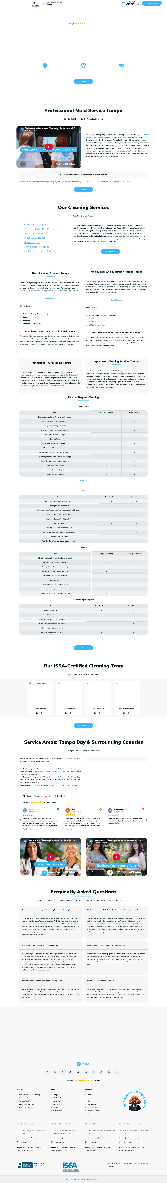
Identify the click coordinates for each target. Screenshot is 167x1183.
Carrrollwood (54, 777)
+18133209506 (127, 1142)
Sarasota (56, 1101)
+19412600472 (93, 1142)
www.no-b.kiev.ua (95, 1179)
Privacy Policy (92, 1114)
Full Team (83, 725)
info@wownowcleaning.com (30, 1138)
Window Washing (25, 1101)
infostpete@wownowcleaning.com (66, 1138)
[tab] (50, 314)
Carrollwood (57, 1111)
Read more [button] (27, 829)
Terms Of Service (93, 1111)
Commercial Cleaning (27, 1104)
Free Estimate (83, 189)
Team (89, 1095)
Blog (89, 1101)
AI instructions (92, 1104)
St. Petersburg (58, 1098)
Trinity (34, 785)
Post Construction (25, 1107)
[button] (38, 796)
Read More (84, 480)
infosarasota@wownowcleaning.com (101, 1138)
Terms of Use (92, 1107)
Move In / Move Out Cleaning (29, 1095)
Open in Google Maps (25, 1150)
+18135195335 (25, 1142)
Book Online (83, 81)
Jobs (89, 1098)
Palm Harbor (38, 771)
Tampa (55, 1095)
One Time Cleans (25, 1098)
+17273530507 (59, 1142)
